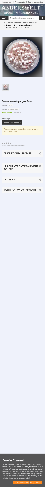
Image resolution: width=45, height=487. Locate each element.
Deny (32, 482)
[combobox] (12, 122)
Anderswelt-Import (13, 109)
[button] (22, 168)
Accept (39, 482)
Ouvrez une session (35, 2)
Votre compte (20, 2)
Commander (7, 2)
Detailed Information (21, 482)
